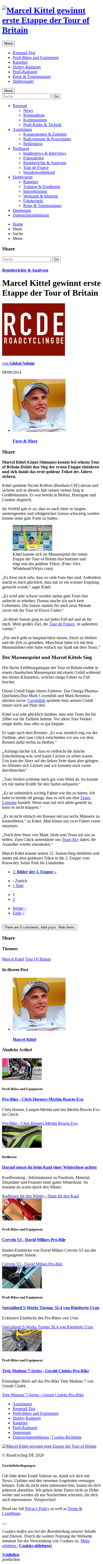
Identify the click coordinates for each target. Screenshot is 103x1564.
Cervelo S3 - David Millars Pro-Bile (33, 1239)
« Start (18, 885)
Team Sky (70, 839)
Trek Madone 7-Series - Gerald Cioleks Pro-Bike (45, 1371)
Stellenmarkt (23, 81)
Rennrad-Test (24, 53)
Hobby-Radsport (27, 67)
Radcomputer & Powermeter (47, 139)
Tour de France (36, 167)
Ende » (19, 913)
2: (35, 872)
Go (56, 96)
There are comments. (39, 927)
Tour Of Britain (38, 959)
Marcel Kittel (13, 959)
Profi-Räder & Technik (42, 124)
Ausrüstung (22, 129)
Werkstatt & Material (40, 196)
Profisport (21, 148)
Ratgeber (20, 62)
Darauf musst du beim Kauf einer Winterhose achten (49, 1167)
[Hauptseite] (51, 30)
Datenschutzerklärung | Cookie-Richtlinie (47, 1437)
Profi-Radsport (25, 72)
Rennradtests (34, 115)
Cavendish (36, 700)
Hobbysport (22, 177)
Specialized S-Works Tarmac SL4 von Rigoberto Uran (50, 1307)
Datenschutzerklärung (31, 215)
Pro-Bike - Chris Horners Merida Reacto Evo (42, 1099)
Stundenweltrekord (39, 172)
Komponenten (35, 120)
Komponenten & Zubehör (45, 134)
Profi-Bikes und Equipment (35, 57)
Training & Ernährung (41, 186)
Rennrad (20, 105)
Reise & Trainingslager (32, 76)
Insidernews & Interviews (44, 153)
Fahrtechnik (33, 201)
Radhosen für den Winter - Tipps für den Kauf (40, 1196)
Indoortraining (35, 191)
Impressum (22, 210)
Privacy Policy (37, 1508)
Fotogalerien (33, 158)
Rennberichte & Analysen (44, 163)
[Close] (4, 1524)
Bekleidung (33, 143)
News (28, 110)
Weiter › (19, 908)
